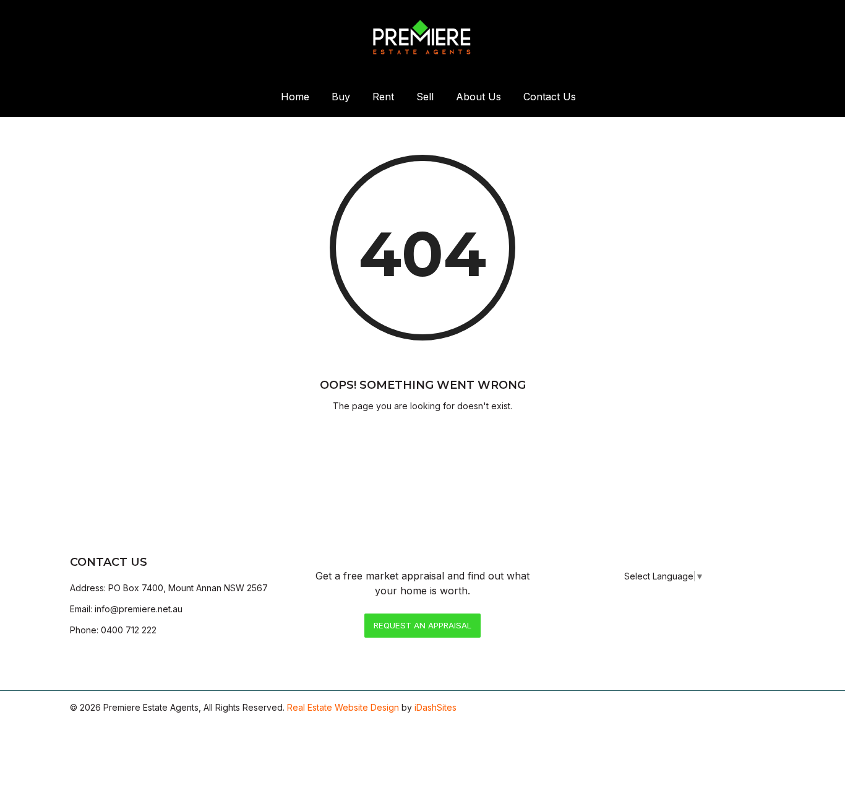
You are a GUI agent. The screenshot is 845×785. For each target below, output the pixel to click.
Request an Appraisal (422, 625)
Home (295, 96)
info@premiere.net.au (138, 609)
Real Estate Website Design (343, 707)
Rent (383, 96)
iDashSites (435, 707)
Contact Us (549, 96)
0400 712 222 (129, 630)
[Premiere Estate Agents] (422, 38)
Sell (425, 96)
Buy (341, 96)
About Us (478, 96)
